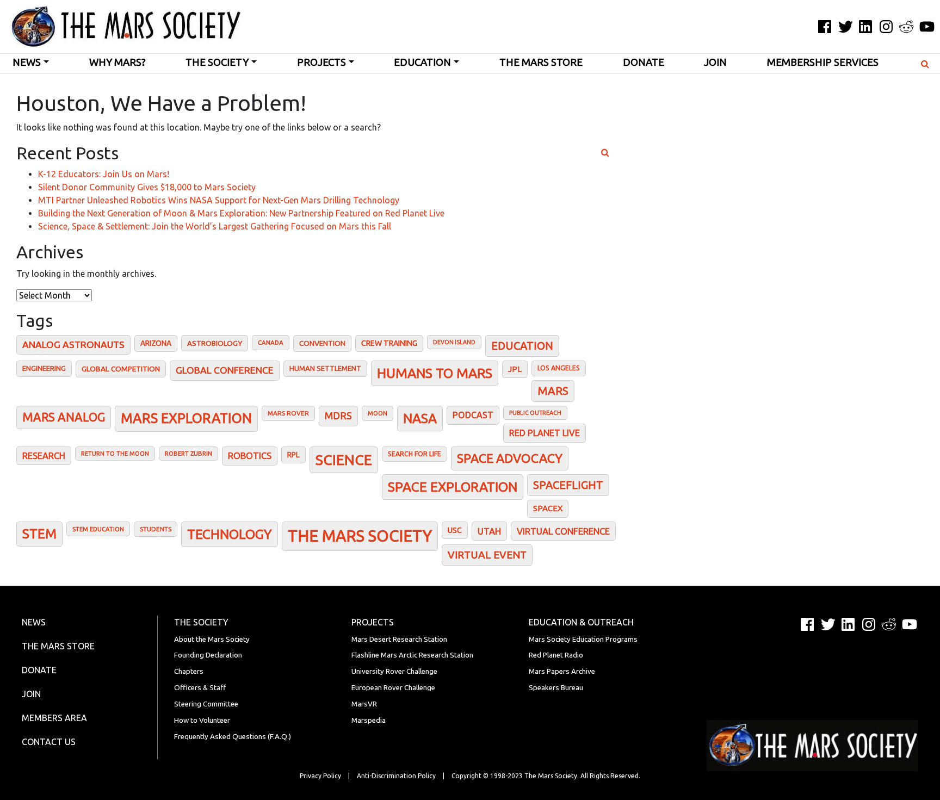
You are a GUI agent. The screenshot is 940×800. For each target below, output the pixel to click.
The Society (217, 62)
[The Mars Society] (121, 26)
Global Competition (121, 368)
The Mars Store (541, 62)
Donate (643, 62)
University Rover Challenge (394, 671)
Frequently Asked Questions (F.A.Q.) (232, 737)
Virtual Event (487, 555)
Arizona (155, 343)
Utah (489, 531)
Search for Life (414, 453)
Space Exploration (452, 486)
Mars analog (63, 417)
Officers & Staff (200, 688)
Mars (552, 391)
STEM (39, 533)
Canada (270, 342)
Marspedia (368, 720)
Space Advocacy (509, 458)
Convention (322, 343)
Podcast (473, 415)
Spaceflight (568, 485)
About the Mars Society (212, 639)
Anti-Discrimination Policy (396, 775)
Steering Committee (206, 704)
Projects (321, 62)
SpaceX (547, 508)
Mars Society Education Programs (583, 639)
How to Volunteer (202, 720)
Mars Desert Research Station (399, 639)
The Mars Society (360, 536)
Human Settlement (325, 368)
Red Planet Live (544, 433)
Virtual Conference (563, 531)
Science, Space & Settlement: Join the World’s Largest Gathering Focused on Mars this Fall (214, 226)
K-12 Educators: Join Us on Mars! (103, 174)
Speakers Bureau (556, 688)
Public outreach (535, 413)
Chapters (188, 671)
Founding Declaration (208, 655)
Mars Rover (288, 413)
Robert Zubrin (188, 453)
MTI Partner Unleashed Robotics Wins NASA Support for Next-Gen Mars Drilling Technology (218, 200)
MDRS (338, 415)
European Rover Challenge (393, 688)
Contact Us (49, 742)
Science (344, 460)
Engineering (44, 368)
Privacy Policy (320, 775)
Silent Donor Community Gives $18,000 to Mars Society (147, 187)
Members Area (54, 718)
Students (155, 528)
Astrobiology (214, 343)
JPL (515, 369)
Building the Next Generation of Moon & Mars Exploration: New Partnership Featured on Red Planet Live (241, 213)
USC (455, 530)
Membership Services (823, 62)
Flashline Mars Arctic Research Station (412, 655)
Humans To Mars (434, 373)
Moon (377, 413)
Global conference (225, 370)
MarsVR (364, 704)
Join (715, 62)
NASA (420, 418)
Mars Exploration (186, 418)
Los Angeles (558, 367)
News (27, 62)
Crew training (389, 343)
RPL (293, 454)
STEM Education (98, 528)
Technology (229, 534)
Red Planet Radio (556, 655)
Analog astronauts (73, 344)
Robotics (249, 456)
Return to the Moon (115, 453)
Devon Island (454, 342)
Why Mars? (117, 62)
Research (43, 456)
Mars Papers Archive (562, 671)
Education (422, 62)
